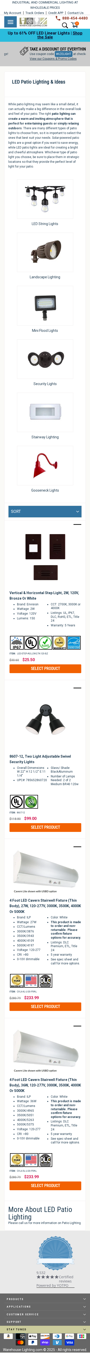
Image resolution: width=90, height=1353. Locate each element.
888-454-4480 (75, 18)
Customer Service (23, 1314)
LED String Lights (45, 224)
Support (14, 1321)
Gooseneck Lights (45, 490)
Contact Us (76, 13)
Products (15, 1299)
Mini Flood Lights (45, 331)
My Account (12, 13)
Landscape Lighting (45, 277)
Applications (19, 1306)
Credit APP (55, 13)
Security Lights (45, 384)
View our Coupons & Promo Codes (44, 59)
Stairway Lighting (45, 437)
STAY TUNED (17, 1329)
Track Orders (35, 13)
